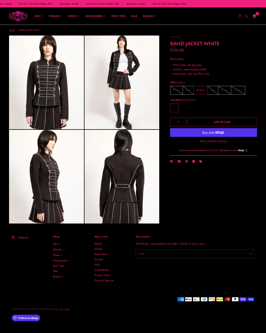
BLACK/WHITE (174, 108)
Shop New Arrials (69, 4)
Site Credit (64, 309)
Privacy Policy (102, 275)
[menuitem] (39, 16)
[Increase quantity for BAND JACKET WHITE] (183, 122)
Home (12, 30)
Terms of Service (104, 280)
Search (98, 244)
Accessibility (101, 270)
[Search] (246, 16)
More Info (101, 236)
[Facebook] (172, 161)
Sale (134, 16)
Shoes (72, 16)
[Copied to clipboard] (201, 161)
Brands (148, 16)
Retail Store (100, 254)
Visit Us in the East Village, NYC (35, 4)
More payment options (213, 141)
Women (54, 16)
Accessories (94, 16)
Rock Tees (118, 16)
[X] (180, 161)
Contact (98, 259)
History (98, 249)
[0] (253, 16)
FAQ (97, 265)
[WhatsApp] (194, 161)
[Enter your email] (250, 253)
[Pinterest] (187, 161)
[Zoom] (76, 43)
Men (37, 16)
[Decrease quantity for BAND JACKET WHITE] (173, 122)
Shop (56, 236)
